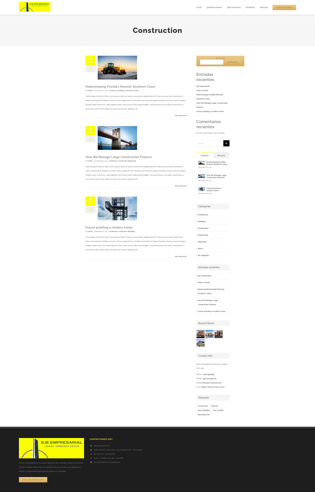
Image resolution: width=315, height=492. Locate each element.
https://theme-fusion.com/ (213, 387)
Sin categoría (203, 255)
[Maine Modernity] (209, 334)
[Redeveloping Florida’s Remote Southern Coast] (201, 163)
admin (90, 90)
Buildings (121, 90)
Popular (205, 155)
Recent (221, 155)
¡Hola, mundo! (202, 90)
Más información (181, 115)
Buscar (220, 58)
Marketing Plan (204, 415)
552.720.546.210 (209, 379)
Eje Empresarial (203, 86)
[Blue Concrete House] (200, 342)
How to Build (218, 410)
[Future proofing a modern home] (201, 189)
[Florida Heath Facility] (200, 334)
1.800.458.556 (208, 374)
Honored (214, 406)
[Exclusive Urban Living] (218, 334)
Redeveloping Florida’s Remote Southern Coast (120, 86)
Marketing (131, 231)
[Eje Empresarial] (34, 3)
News (137, 90)
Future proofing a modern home (109, 227)
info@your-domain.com (212, 383)
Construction (129, 90)
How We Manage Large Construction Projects (119, 157)
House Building (204, 410)
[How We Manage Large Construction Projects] (201, 176)
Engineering (132, 161)
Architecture (113, 90)
